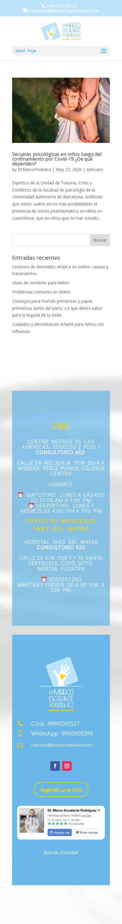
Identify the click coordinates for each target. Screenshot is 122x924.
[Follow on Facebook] (55, 766)
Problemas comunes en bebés (41, 292)
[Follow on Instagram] (67, 766)
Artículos (94, 169)
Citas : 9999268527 (55, 723)
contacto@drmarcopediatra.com (62, 745)
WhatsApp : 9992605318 (62, 733)
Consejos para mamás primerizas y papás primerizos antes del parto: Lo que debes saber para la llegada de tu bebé (57, 308)
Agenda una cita (61, 789)
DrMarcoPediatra (34, 169)
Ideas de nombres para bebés (40, 282)
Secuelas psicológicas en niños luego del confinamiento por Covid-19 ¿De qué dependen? (57, 159)
